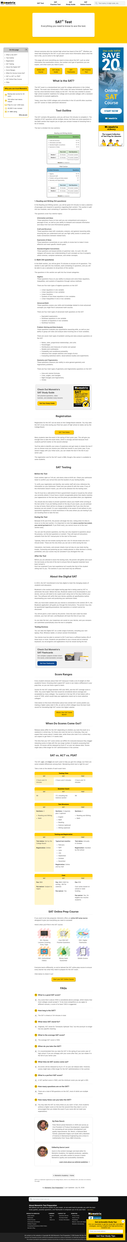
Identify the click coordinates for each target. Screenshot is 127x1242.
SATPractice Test (55, 3)
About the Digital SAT (13, 67)
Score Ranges (10, 70)
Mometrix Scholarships (78, 1224)
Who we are (23, 115)
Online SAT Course (41, 71)
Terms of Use (75, 1217)
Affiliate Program (31, 1224)
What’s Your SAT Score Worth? (64, 714)
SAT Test (40, 3)
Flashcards (30, 1217)
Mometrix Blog (31, 1228)
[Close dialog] (123, 1221)
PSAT (50, 762)
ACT (42, 762)
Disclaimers (75, 1219)
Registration (10, 61)
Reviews (52, 1215)
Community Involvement (33, 1221)
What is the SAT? (11, 55)
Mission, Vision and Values (79, 1221)
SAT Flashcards (71, 71)
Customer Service (63, 1215)
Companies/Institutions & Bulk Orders (37, 1226)
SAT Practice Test (86, 71)
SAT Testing (10, 64)
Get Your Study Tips (105, 1236)
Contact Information (64, 1219)
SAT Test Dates (64, 432)
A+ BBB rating (12, 111)
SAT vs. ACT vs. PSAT (13, 76)
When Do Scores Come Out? (15, 73)
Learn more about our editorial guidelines (73, 1162)
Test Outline (10, 58)
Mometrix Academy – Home (64, 1175)
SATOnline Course (85, 3)
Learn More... (90, 1209)
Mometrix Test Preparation (54, 1187)
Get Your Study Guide (47, 403)
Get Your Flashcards (47, 663)
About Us (52, 1219)
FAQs (7, 82)
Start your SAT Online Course (63, 979)
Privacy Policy (75, 1215)
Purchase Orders (63, 1217)
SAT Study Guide (56, 71)
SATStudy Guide (70, 3)
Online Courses (31, 1219)
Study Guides (30, 1215)
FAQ (51, 1217)
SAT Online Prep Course (14, 79)
